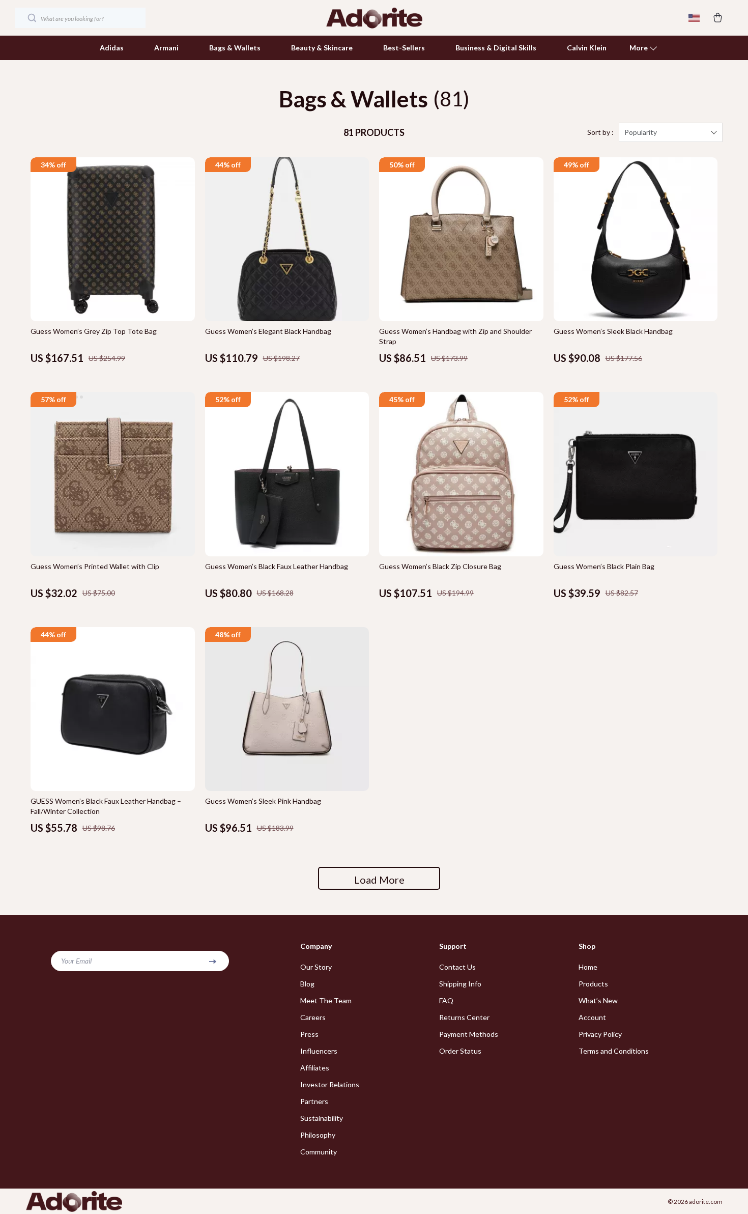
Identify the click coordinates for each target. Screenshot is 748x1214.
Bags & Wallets (235, 47)
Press (309, 1034)
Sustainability (321, 1118)
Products (593, 983)
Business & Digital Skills (495, 47)
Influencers (318, 1051)
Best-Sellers (404, 47)
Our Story (316, 967)
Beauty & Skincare (322, 47)
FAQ (446, 1000)
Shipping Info (460, 983)
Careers (313, 1017)
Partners (314, 1101)
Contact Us (457, 967)
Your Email (76, 960)
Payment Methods (468, 1034)
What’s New (598, 1000)
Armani (166, 47)
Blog (307, 983)
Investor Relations (329, 1084)
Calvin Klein (587, 47)
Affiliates (314, 1067)
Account (592, 1017)
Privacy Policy (600, 1034)
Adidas (112, 47)
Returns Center (464, 1017)
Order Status (460, 1051)
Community (318, 1151)
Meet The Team (326, 1000)
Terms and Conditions (614, 1051)
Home (588, 967)
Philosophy (317, 1135)
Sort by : (600, 132)
